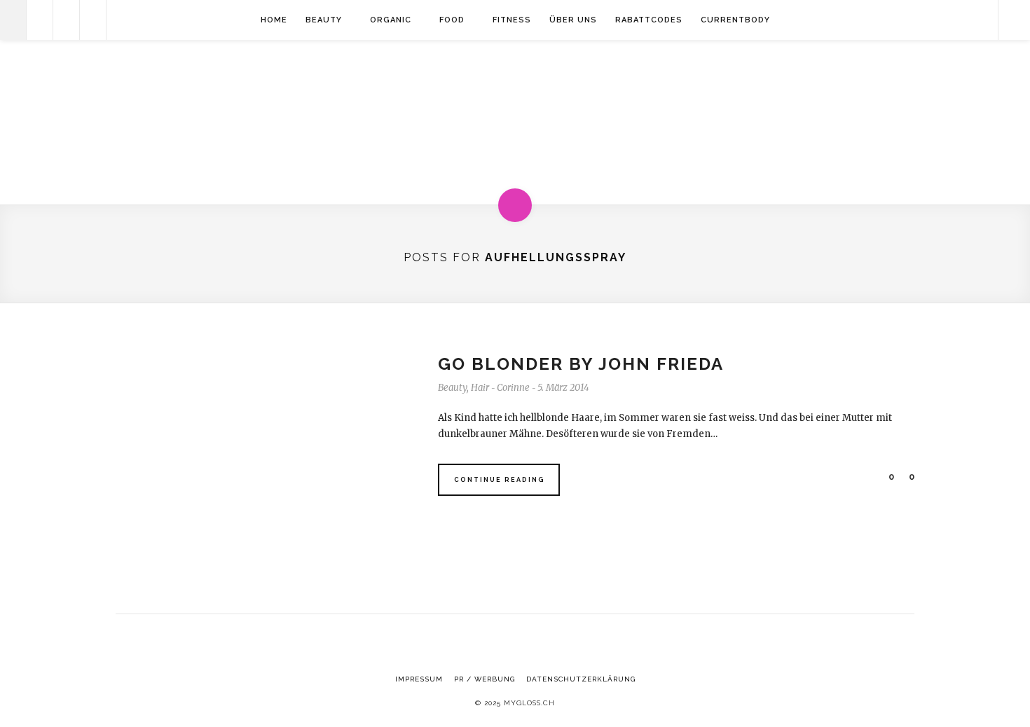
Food (452, 20)
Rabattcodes (648, 20)
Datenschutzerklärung (581, 679)
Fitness (512, 20)
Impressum (419, 679)
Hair (480, 388)
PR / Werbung (484, 679)
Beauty (323, 20)
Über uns (573, 20)
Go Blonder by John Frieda (581, 364)
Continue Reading (499, 479)
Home (274, 20)
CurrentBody (735, 20)
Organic (390, 20)
